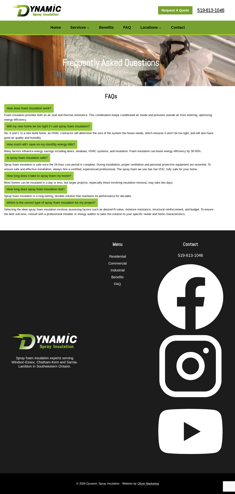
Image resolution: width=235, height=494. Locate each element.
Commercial (117, 263)
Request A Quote (175, 10)
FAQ (127, 27)
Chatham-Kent (48, 362)
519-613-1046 (210, 10)
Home (55, 27)
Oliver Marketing (148, 483)
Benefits (106, 27)
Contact (178, 27)
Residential (117, 256)
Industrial (118, 270)
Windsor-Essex (23, 362)
